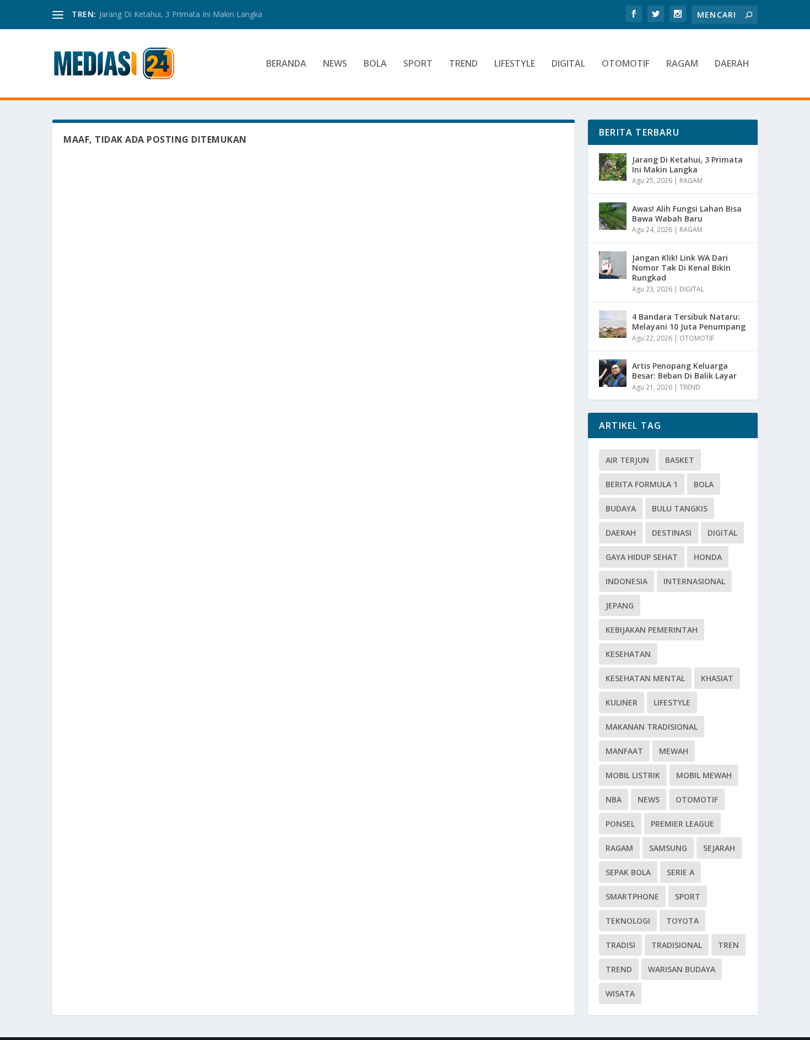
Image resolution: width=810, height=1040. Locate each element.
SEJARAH (719, 848)
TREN (728, 945)
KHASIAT (717, 678)
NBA (614, 799)
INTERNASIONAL (694, 581)
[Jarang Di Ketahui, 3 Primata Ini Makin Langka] (613, 167)
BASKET (679, 460)
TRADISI (620, 945)
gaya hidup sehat (642, 557)
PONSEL (620, 823)
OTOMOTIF (626, 64)
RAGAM (682, 64)
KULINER (622, 702)
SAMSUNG (668, 848)
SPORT (418, 64)
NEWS (335, 64)
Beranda (286, 64)
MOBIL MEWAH (704, 775)
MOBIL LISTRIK (633, 775)
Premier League (682, 823)
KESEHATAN (628, 654)
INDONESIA (626, 581)
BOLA (375, 64)
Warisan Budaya (681, 969)
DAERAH (732, 64)
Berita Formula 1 (642, 484)
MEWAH (673, 751)
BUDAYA (621, 508)
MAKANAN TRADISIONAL (652, 726)
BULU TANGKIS (680, 508)
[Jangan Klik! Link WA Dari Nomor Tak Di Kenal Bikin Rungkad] (613, 265)
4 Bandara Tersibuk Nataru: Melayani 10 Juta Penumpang (689, 321)
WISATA (620, 993)
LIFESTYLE (514, 64)
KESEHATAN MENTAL (645, 678)
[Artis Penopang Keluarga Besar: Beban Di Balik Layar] (613, 373)
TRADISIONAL (676, 945)
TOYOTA (682, 920)
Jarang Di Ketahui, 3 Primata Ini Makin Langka (180, 14)
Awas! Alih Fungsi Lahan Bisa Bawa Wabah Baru (687, 213)
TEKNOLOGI (628, 920)
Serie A (680, 872)
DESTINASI (672, 532)
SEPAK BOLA (628, 872)
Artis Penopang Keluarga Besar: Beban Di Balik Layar (684, 370)
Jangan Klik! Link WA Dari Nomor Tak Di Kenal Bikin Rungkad (681, 267)
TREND (463, 64)
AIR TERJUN (627, 460)
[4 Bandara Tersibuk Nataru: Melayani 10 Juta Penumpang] (613, 324)
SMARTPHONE (632, 896)
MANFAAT (624, 751)
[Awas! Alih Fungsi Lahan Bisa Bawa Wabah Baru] (613, 216)
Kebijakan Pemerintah (652, 629)
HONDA (708, 557)
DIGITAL (568, 64)
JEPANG (620, 605)
